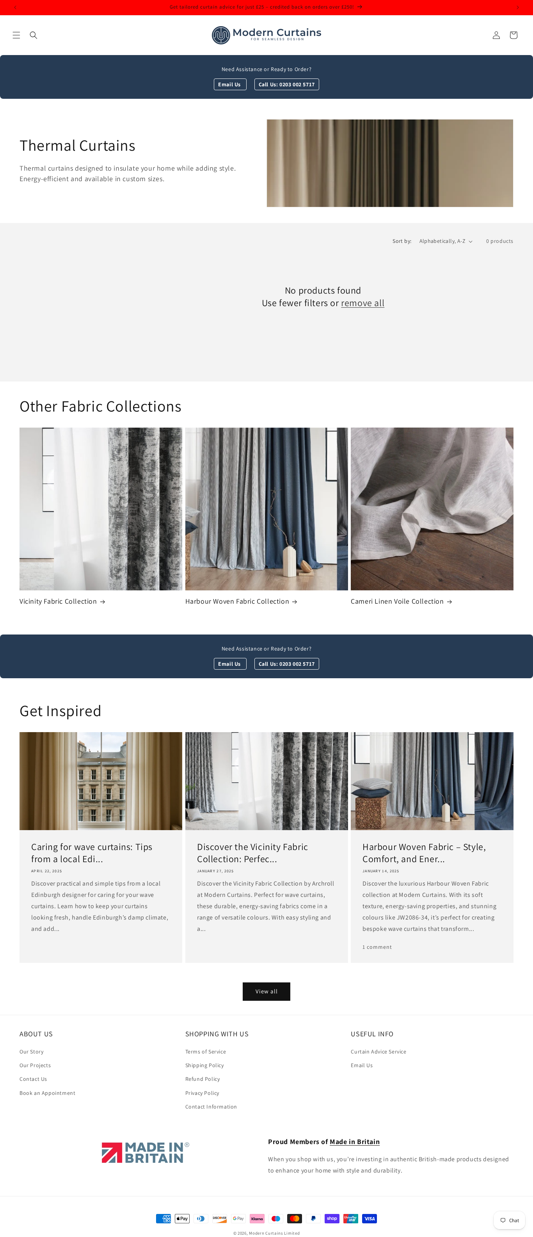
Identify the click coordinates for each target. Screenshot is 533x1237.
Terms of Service (205, 1051)
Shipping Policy (204, 1065)
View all (267, 991)
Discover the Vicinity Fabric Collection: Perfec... (252, 853)
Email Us (230, 84)
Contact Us (33, 1078)
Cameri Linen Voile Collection (397, 601)
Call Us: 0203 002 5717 (287, 84)
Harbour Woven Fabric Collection (237, 601)
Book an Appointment (47, 1092)
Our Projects (35, 1065)
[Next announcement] (517, 7)
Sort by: (402, 240)
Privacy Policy (202, 1092)
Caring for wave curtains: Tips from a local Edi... (92, 853)
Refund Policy (202, 1078)
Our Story (31, 1051)
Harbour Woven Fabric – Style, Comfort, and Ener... (424, 853)
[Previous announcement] (15, 7)
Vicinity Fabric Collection (58, 601)
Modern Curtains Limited (274, 1233)
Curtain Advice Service (378, 1051)
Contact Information (211, 1106)
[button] (16, 35)
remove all (362, 303)
